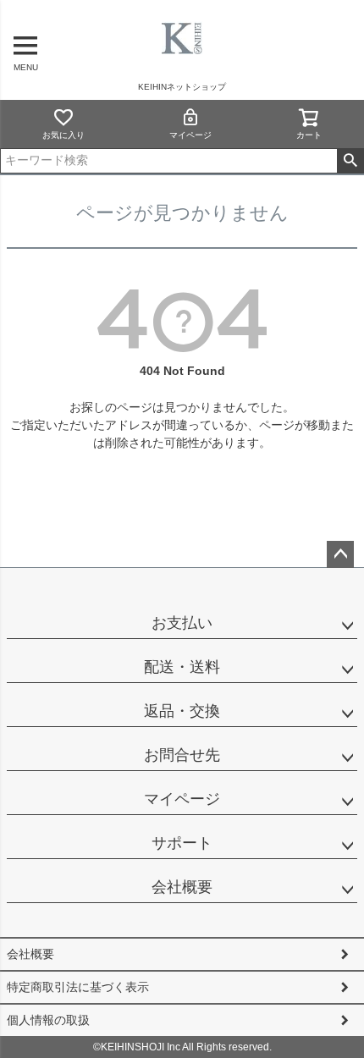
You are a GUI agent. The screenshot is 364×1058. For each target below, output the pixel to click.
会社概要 (182, 887)
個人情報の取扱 (48, 1020)
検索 (350, 161)
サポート (182, 843)
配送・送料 (182, 666)
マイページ (190, 135)
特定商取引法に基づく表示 (78, 987)
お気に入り (63, 135)
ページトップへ (340, 554)
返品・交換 (182, 711)
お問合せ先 (182, 755)
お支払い (182, 622)
